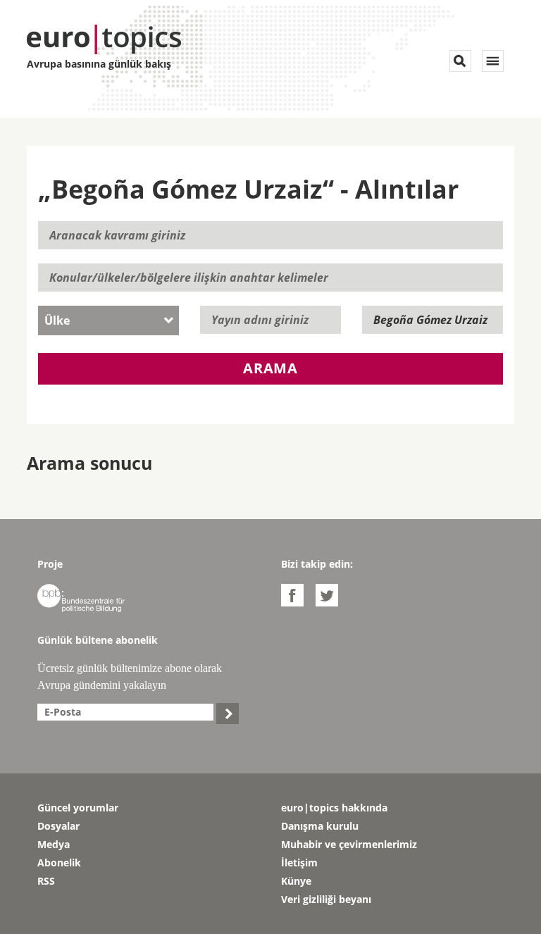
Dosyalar (58, 826)
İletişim (299, 862)
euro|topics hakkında (334, 807)
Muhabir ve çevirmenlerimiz (349, 844)
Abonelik (59, 862)
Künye (296, 881)
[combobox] (108, 320)
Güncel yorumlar (77, 807)
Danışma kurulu (320, 826)
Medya (53, 844)
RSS (46, 881)
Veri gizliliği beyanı (326, 899)
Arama (270, 368)
